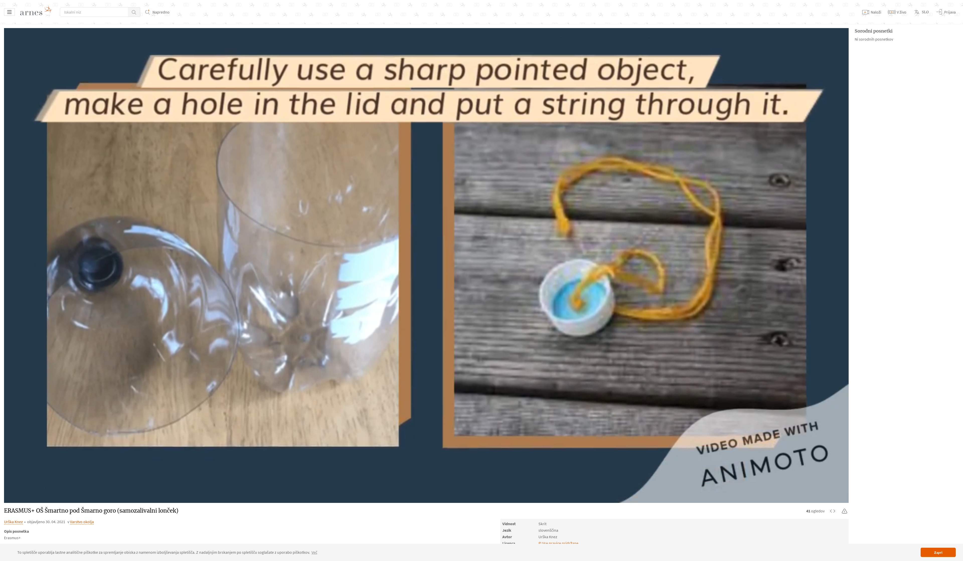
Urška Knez (13, 521)
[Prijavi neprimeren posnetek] (845, 511)
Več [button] (314, 552)
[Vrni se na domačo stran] (38, 12)
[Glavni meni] (9, 12)
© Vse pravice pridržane (558, 543)
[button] (134, 12)
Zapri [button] (938, 552)
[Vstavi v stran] (833, 511)
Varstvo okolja (82, 521)
